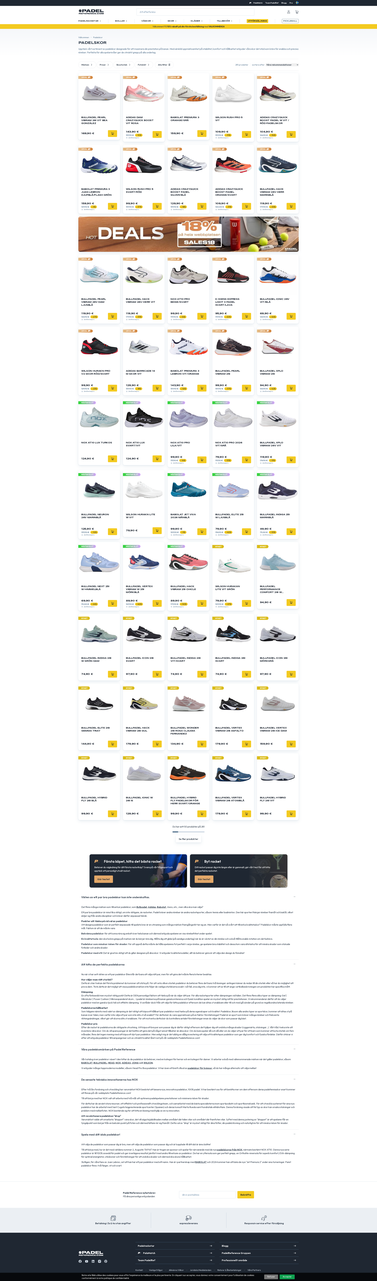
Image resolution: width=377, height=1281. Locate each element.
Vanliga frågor (156, 1270)
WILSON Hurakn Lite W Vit (140, 516)
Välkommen (83, 37)
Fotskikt (142, 64)
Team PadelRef (271, 3)
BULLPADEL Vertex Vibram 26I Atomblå (229, 799)
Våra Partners (254, 1270)
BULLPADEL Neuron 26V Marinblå (95, 516)
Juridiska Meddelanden (200, 1270)
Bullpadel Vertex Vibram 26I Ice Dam (273, 729)
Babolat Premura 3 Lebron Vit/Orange (185, 372)
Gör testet (103, 879)
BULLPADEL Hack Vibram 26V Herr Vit (140, 300)
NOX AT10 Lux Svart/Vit (135, 444)
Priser (103, 64)
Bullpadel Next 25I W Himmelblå (95, 587)
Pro (291, 3)
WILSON (148, 1062)
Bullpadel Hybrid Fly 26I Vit (273, 799)
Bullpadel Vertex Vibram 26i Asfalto (229, 729)
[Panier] (297, 12)
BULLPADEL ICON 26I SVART (140, 659)
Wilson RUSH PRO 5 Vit (229, 118)
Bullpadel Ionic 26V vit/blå (274, 300)
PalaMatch (257, 3)
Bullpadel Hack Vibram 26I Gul (138, 729)
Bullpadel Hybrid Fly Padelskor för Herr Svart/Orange (185, 801)
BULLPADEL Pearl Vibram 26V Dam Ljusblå (93, 302)
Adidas (152, 907)
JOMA (135, 1062)
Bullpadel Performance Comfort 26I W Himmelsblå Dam (272, 589)
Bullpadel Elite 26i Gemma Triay (95, 729)
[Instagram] (99, 1261)
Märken (85, 64)
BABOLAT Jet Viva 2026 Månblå (183, 516)
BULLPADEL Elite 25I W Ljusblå (229, 516)
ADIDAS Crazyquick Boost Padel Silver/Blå (184, 192)
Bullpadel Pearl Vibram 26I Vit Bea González (94, 120)
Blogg (284, 3)
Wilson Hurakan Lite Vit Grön (227, 587)
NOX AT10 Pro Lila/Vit (180, 444)
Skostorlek (121, 64)
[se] (297, 2)
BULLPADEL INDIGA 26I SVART (230, 659)
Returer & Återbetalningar (229, 1270)
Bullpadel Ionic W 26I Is (139, 799)
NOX (118, 1062)
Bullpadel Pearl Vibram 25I (227, 372)
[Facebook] (80, 1261)
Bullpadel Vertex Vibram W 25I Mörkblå (139, 589)
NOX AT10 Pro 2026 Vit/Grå (228, 444)
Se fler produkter (188, 839)
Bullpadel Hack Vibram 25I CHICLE (183, 587)
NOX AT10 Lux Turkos (96, 443)
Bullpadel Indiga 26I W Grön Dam (96, 659)
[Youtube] (86, 1261)
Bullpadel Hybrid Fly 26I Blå (94, 799)
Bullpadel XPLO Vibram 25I (271, 372)
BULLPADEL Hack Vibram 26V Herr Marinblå (272, 192)
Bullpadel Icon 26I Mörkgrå (274, 659)
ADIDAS (126, 1062)
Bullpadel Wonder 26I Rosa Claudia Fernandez (185, 731)
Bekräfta (245, 1194)
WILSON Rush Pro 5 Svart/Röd (139, 190)
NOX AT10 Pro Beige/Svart (180, 300)
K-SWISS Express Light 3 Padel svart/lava (227, 302)
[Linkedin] (93, 1261)
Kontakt (139, 1270)
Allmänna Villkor (176, 1270)
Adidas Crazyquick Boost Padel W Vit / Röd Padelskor (274, 120)
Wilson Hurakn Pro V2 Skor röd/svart (95, 372)
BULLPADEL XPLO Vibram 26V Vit (271, 444)
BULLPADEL (100, 1062)
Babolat (161, 907)
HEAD (111, 1062)
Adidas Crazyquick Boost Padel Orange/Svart (229, 192)
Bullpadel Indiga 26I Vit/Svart (186, 659)
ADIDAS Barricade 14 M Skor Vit (140, 372)
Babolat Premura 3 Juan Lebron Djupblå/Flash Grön (96, 192)
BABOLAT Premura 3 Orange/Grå (185, 118)
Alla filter (162, 64)
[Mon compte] (288, 12)
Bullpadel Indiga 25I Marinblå (275, 516)
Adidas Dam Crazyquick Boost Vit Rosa (139, 120)
